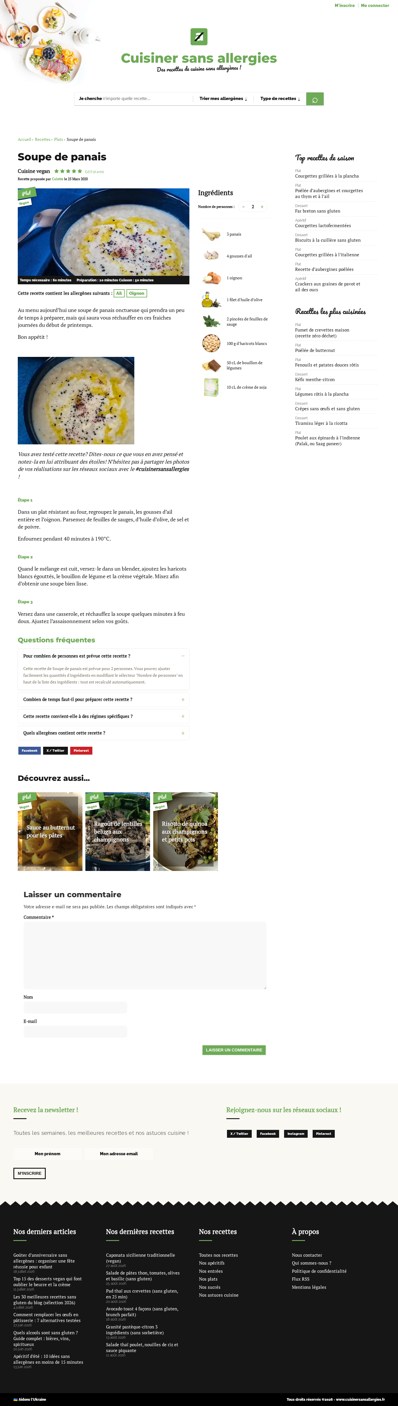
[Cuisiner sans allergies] (199, 36)
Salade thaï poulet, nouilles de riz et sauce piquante (142, 1347)
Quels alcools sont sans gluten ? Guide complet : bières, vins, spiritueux (45, 1338)
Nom (28, 997)
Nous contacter (307, 1255)
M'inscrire (345, 5)
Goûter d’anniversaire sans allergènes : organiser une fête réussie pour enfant (44, 1261)
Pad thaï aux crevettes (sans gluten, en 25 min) (142, 1294)
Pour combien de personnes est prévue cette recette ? (76, 656)
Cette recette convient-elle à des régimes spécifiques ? (78, 716)
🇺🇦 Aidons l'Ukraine (29, 1400)
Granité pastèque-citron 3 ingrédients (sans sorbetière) (135, 1329)
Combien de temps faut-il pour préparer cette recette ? (77, 699)
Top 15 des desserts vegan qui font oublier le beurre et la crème (47, 1281)
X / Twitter (55, 751)
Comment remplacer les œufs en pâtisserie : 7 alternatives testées (47, 1317)
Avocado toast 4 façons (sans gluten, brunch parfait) (142, 1311)
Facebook (29, 751)
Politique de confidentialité (319, 1271)
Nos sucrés (210, 1287)
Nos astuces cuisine (219, 1295)
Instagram (296, 1134)
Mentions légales (309, 1287)
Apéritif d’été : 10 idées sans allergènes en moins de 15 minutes (48, 1359)
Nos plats (208, 1279)
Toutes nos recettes (218, 1255)
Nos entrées (211, 1271)
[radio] (56, 171)
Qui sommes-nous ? (311, 1263)
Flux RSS (300, 1279)
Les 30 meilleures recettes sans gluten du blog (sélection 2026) (44, 1299)
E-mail (30, 1021)
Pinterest (81, 751)
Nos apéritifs (212, 1263)
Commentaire (39, 917)
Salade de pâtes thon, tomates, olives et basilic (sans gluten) (143, 1275)
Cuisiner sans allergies (199, 58)
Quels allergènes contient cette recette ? (64, 733)
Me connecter (375, 5)
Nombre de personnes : (216, 206)
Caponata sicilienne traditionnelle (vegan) (140, 1258)
